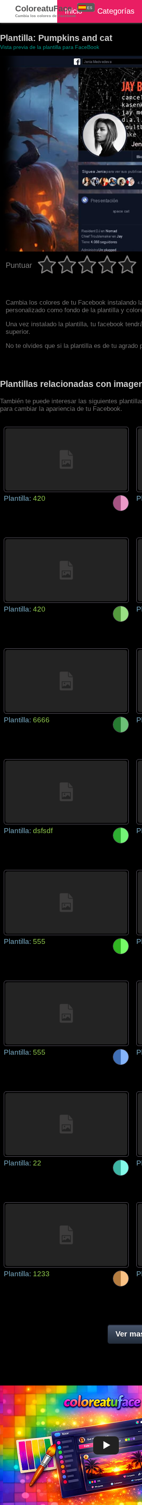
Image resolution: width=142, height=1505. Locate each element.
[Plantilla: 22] (66, 1124)
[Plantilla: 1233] (66, 1235)
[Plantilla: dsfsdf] (66, 791)
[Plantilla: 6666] (66, 681)
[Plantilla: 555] (66, 902)
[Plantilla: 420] (66, 459)
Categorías (115, 11)
